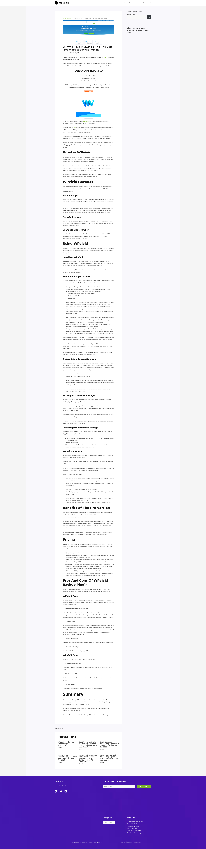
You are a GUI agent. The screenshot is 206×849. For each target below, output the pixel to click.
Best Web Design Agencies (134, 824)
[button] (134, 3)
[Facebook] (56, 791)
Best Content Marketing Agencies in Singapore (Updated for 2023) (109, 744)
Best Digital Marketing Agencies (135, 821)
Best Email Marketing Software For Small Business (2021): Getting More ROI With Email (88, 758)
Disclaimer (129, 842)
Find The (131, 3)
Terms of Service (138, 842)
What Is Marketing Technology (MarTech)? (66, 743)
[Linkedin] (65, 791)
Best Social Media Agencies (134, 830)
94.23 (75, 127)
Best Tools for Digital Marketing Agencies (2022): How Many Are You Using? (88, 744)
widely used (86, 121)
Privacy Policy (122, 842)
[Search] (149, 17)
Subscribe (143, 786)
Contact (145, 3)
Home (125, 3)
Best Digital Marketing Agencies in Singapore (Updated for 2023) (67, 757)
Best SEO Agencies (132, 828)
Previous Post (59, 728)
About (138, 3)
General (60, 747)
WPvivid (105, 57)
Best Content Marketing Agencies (135, 833)
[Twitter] (61, 791)
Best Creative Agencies (133, 826)
